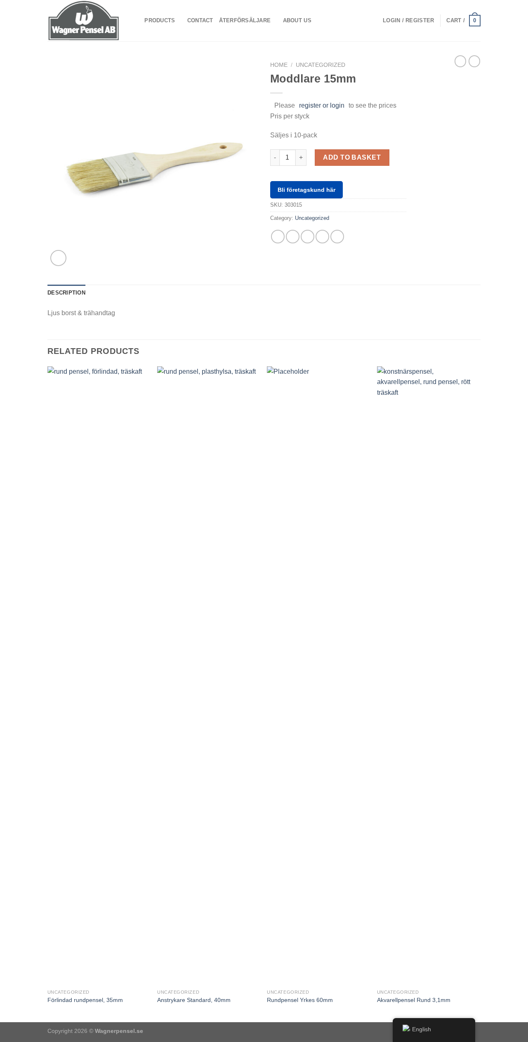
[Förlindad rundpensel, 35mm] (98, 675)
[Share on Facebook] (278, 236)
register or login (321, 105)
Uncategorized (320, 65)
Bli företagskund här (306, 189)
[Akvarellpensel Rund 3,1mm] (428, 675)
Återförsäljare (245, 20)
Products (159, 20)
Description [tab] (66, 293)
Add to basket (352, 157)
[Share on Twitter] (292, 236)
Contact (200, 20)
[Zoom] (58, 258)
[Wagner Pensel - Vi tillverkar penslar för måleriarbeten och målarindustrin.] (83, 20)
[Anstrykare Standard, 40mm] (208, 675)
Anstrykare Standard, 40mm (194, 1000)
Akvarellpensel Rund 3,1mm (413, 1000)
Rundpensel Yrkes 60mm (300, 1000)
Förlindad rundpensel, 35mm (85, 1000)
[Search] (135, 20)
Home (279, 65)
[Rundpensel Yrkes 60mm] (318, 675)
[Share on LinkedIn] (337, 236)
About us (297, 20)
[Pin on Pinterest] (322, 236)
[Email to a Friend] (307, 236)
